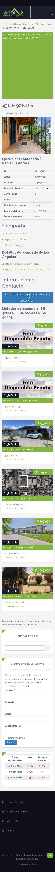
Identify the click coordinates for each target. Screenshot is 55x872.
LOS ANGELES (34, 24)
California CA (18, 24)
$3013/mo (41, 188)
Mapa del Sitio (13, 821)
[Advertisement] (27, 69)
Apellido (10, 702)
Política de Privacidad (17, 811)
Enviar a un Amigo (13, 245)
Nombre (10, 690)
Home (6, 24)
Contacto (11, 830)
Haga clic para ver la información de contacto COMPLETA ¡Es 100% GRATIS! (27, 297)
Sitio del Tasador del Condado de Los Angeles (27, 269)
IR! (47, 648)
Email (8, 714)
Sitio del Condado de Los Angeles (21, 264)
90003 (46, 24)
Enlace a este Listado (15, 233)
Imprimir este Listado (15, 239)
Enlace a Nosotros (16, 802)
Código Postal (13, 726)
